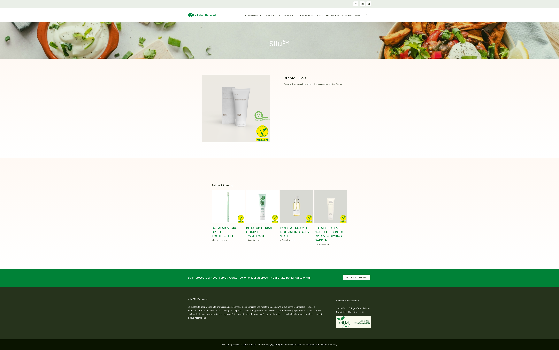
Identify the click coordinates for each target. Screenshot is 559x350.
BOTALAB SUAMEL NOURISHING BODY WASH (296, 206)
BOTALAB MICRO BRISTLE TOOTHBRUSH (228, 206)
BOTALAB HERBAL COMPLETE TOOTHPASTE (262, 206)
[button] (367, 15)
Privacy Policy (301, 344)
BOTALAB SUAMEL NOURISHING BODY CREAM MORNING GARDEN (330, 206)
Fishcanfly (332, 344)
